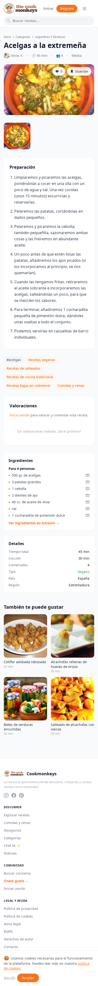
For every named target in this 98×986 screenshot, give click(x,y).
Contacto (11, 946)
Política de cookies (18, 916)
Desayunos (12, 830)
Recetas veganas (42, 359)
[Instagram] (6, 795)
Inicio (7, 37)
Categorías (23, 37)
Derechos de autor (18, 939)
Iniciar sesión (14, 888)
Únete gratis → (16, 881)
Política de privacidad (21, 908)
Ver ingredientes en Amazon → (34, 523)
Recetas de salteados (23, 368)
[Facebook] (13, 795)
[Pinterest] (21, 795)
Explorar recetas (17, 815)
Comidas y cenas (71, 385)
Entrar (49, 8)
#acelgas (14, 359)
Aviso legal (12, 924)
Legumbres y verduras (50, 37)
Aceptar (28, 978)
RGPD (8, 931)
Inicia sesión (19, 415)
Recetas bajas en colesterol (28, 385)
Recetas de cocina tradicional (30, 377)
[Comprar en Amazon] (87, 475)
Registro (67, 8)
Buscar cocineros (17, 873)
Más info (9, 978)
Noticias (10, 853)
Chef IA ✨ (12, 845)
